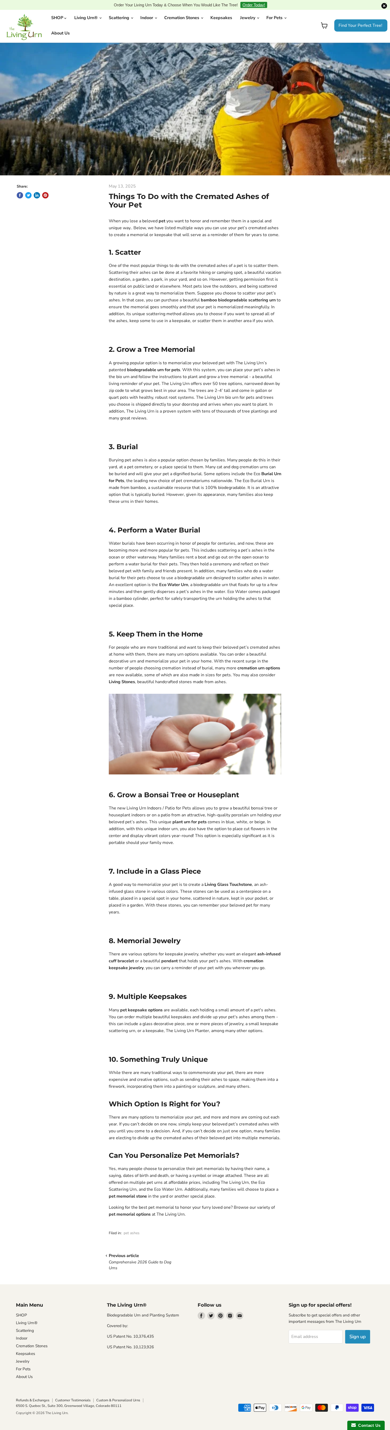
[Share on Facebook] (20, 187)
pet (162, 213)
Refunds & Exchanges (32, 1392)
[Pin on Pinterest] (45, 187)
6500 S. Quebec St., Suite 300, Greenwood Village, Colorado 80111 (69, 1397)
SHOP (57, 9)
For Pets (275, 9)
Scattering (119, 9)
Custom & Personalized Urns (118, 1392)
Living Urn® (86, 9)
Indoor (147, 9)
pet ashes (132, 1224)
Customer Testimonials (72, 1392)
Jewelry (248, 9)
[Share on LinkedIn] (37, 187)
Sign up (357, 1328)
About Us (60, 25)
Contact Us (368, 1425)
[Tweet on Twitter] (28, 187)
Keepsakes (221, 9)
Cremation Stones (182, 9)
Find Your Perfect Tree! (360, 17)
